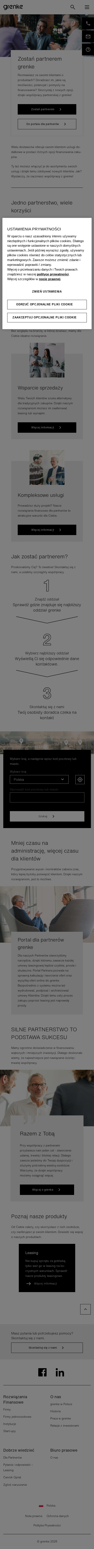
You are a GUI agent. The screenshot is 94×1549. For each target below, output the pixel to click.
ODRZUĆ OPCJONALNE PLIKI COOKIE (44, 304)
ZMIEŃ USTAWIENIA (47, 291)
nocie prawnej (49, 279)
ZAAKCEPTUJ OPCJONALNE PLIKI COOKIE (44, 317)
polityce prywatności (53, 274)
